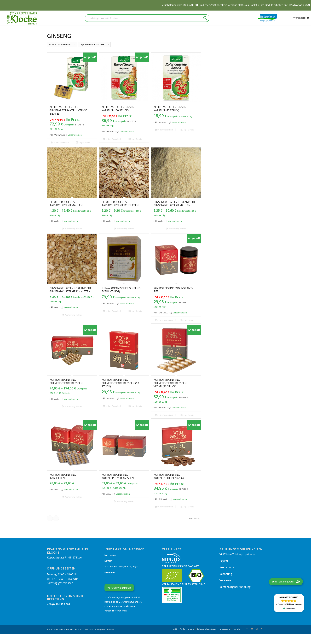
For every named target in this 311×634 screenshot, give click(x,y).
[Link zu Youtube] (251, 628)
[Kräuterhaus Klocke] (22, 18)
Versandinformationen (115, 610)
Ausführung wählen (73, 228)
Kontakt (108, 560)
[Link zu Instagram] (256, 628)
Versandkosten (75, 135)
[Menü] (284, 17)
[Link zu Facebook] (247, 628)
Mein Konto (110, 555)
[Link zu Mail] (261, 628)
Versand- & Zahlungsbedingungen (121, 566)
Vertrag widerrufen (119, 587)
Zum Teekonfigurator (283, 581)
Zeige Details (84, 142)
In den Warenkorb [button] (61, 142)
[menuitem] (284, 17)
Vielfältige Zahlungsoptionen (237, 554)
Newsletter (109, 572)
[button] (289, 603)
